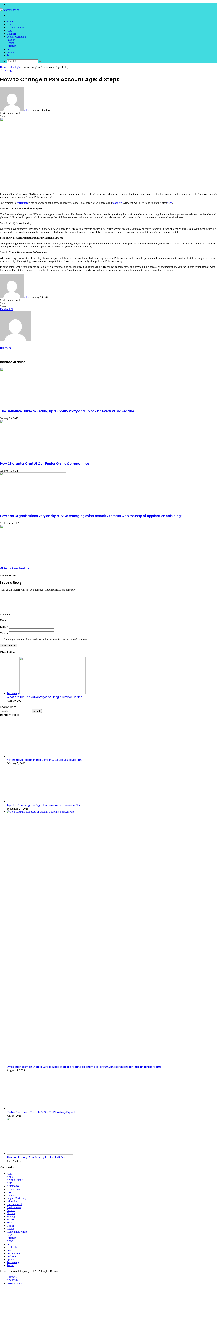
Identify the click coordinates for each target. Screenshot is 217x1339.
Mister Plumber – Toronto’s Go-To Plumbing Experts (41, 1112)
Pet (8, 48)
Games (10, 1225)
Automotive (13, 1185)
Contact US (13, 1276)
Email (4, 626)
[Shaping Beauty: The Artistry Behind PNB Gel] (40, 1153)
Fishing (11, 1216)
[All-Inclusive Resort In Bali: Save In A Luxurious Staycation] (40, 756)
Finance (11, 1213)
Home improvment (17, 1231)
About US (12, 1279)
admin (27, 110)
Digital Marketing (16, 36)
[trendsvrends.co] (9, 9)
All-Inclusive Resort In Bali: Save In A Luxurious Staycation (44, 760)
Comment (6, 614)
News (10, 1240)
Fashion (11, 39)
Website (4, 633)
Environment (14, 1207)
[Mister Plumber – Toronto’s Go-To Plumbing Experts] (40, 1108)
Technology (13, 67)
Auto (9, 30)
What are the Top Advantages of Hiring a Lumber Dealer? (45, 697)
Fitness (10, 1219)
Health (10, 42)
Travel (10, 55)
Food (9, 1222)
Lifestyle (11, 45)
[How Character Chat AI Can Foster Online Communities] (33, 456)
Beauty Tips (13, 1189)
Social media (14, 1253)
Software (11, 1256)
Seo (9, 1250)
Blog (9, 1192)
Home (10, 21)
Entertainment (14, 1204)
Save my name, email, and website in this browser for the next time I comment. (46, 639)
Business (11, 33)
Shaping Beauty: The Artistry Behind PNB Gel (36, 1157)
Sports (10, 52)
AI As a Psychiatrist (15, 568)
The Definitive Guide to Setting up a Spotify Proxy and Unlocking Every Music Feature (67, 411)
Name (4, 620)
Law (9, 1234)
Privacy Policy (14, 1282)
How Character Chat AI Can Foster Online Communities (44, 463)
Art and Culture (15, 27)
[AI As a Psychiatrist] (33, 561)
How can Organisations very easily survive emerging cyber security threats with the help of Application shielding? (91, 516)
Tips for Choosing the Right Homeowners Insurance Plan (44, 805)
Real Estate (13, 1247)
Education (12, 1201)
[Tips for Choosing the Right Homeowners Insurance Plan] (40, 801)
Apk (9, 24)
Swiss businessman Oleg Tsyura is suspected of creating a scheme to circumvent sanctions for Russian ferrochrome (84, 1067)
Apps (10, 1176)
